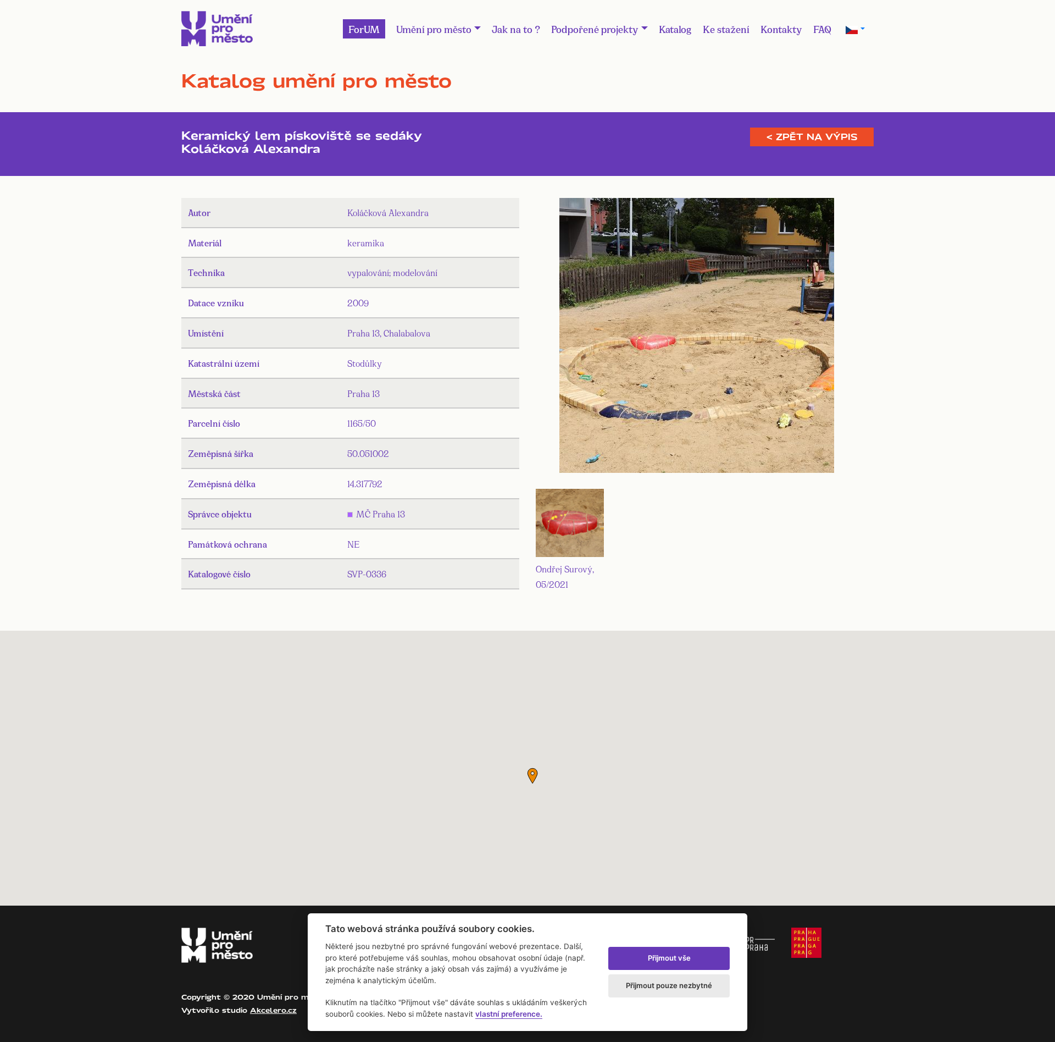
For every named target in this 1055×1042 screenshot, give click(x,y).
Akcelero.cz (273, 1010)
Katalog (675, 28)
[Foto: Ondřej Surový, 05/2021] (696, 337)
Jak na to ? (516, 28)
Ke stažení (726, 28)
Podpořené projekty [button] (594, 28)
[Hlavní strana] (217, 28)
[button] (532, 776)
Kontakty (781, 28)
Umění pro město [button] (433, 28)
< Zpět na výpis (812, 137)
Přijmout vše (669, 957)
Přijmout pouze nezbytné (669, 985)
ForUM (364, 28)
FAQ (822, 28)
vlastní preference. (508, 1014)
